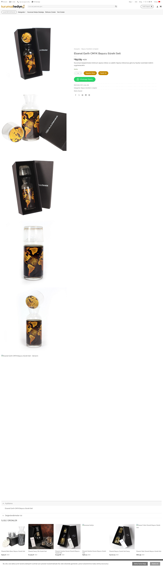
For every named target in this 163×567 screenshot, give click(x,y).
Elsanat (80, 91)
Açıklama (9, 503)
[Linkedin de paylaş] (85, 95)
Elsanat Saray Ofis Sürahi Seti (37, 551)
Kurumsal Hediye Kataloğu (35, 12)
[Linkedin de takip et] (149, 2)
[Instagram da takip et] (145, 2)
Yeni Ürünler (61, 12)
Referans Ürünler (50, 12)
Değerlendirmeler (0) (13, 515)
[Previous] (1, 541)
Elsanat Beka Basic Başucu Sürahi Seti (13, 551)
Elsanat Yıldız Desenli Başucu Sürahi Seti (148, 551)
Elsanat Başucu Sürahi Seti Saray (119, 551)
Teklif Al (103, 73)
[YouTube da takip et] (151, 2)
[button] (161, 7)
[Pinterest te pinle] (82, 95)
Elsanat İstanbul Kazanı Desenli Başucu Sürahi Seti (67, 552)
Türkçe (156, 2)
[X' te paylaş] (79, 95)
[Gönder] (116, 6)
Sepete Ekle (90, 73)
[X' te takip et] (147, 2)
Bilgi (130, 2)
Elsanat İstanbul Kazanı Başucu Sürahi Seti (94, 552)
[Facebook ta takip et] (144, 2)
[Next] (161, 541)
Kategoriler (21, 12)
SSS (136, 2)
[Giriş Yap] (157, 7)
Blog (140, 2)
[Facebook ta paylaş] (75, 95)
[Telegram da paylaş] (89, 95)
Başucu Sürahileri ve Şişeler (90, 49)
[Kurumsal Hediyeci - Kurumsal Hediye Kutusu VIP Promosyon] (12, 6)
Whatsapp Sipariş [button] (86, 79)
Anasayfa (77, 49)
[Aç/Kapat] (3, 503)
